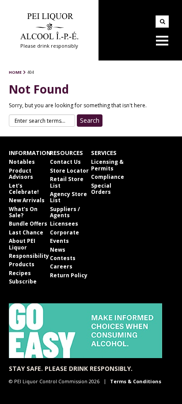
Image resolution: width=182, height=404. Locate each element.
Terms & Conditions (135, 381)
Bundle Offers (28, 223)
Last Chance (26, 232)
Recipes (20, 273)
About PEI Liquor (22, 244)
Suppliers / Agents (65, 212)
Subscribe (23, 281)
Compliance (107, 177)
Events (59, 241)
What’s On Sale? (23, 212)
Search (162, 21)
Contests (63, 258)
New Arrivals (27, 200)
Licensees (64, 223)
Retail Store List (66, 182)
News (57, 249)
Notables (22, 162)
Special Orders (101, 189)
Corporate (64, 232)
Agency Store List (68, 197)
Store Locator (69, 170)
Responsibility (29, 256)
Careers (61, 266)
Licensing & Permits (107, 165)
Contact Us (65, 162)
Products (21, 264)
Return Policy (68, 275)
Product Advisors (21, 174)
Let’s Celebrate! (24, 189)
